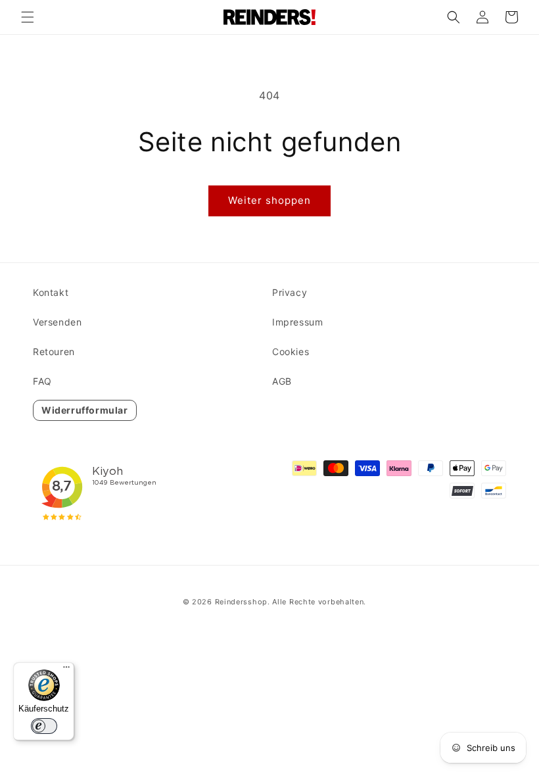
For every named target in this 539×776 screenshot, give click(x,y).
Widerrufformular (84, 410)
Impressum (297, 321)
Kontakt (50, 292)
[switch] (44, 726)
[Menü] (66, 670)
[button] (27, 17)
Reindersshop (241, 601)
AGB (282, 381)
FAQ (42, 381)
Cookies (290, 351)
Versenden (57, 321)
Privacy (289, 292)
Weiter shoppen (269, 200)
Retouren (54, 351)
